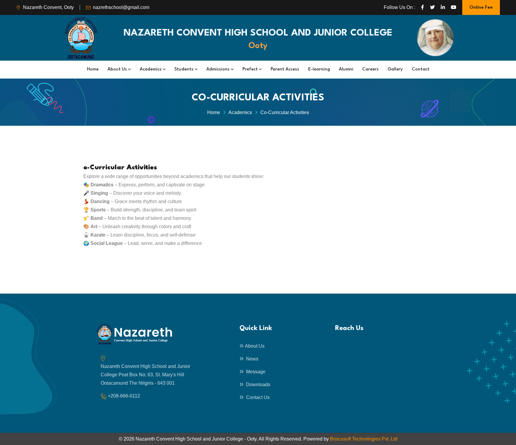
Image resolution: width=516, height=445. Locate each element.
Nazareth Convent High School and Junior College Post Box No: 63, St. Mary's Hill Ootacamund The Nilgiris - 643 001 (145, 375)
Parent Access (285, 69)
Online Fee (481, 7)
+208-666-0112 (124, 395)
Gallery (395, 69)
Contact (420, 69)
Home (93, 69)
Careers (370, 69)
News (251, 358)
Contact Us (257, 397)
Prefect (250, 69)
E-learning (319, 69)
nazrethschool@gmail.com (121, 7)
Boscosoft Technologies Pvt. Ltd (363, 438)
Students (184, 69)
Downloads (257, 384)
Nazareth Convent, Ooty (48, 7)
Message (255, 371)
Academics (151, 69)
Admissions (218, 69)
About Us (118, 69)
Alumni (346, 69)
